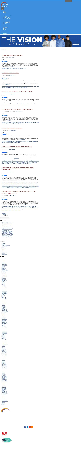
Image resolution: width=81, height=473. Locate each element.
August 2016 (4, 345)
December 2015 (4, 353)
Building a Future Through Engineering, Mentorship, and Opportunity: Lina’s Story (7, 237)
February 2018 (4, 327)
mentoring (3, 142)
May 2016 (3, 348)
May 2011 (3, 403)
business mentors (13, 206)
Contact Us (4, 33)
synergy (30, 186)
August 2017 (4, 334)
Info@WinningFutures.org (8, 419)
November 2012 (4, 391)
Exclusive (3, 87)
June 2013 (3, 383)
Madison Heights (22, 161)
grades (3, 185)
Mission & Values (7, 13)
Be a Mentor (5, 450)
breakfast (25, 182)
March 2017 (4, 338)
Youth (30, 163)
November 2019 (4, 309)
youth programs (33, 187)
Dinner (35, 86)
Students (4, 29)
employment (19, 183)
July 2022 (3, 282)
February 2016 (4, 351)
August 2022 (4, 281)
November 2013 (4, 379)
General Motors (10, 141)
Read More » (12, 66)
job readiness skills (18, 208)
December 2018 (4, 321)
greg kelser (19, 122)
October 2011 (4, 400)
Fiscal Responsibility (6, 454)
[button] (40, 41)
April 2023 (4, 278)
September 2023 (5, 276)
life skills (8, 185)
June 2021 (3, 296)
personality (11, 186)
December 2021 (4, 290)
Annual (15, 86)
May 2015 (3, 361)
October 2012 (4, 392)
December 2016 (4, 340)
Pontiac (34, 161)
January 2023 (4, 279)
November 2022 (4, 280)
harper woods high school (6, 161)
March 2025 (4, 268)
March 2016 (4, 350)
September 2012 (5, 393)
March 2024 (4, 273)
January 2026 (4, 264)
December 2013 (4, 378)
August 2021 (4, 294)
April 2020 (4, 306)
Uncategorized (4, 68)
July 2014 (3, 370)
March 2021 (4, 297)
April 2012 (4, 397)
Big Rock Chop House (21, 86)
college (32, 182)
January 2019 (4, 320)
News (4, 30)
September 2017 (5, 333)
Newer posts (4, 213)
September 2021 (5, 293)
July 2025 (3, 266)
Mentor (3, 249)
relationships (19, 186)
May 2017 (3, 336)
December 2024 (4, 269)
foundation (31, 183)
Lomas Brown (24, 122)
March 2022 (4, 286)
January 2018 (4, 328)
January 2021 (4, 299)
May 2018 (3, 325)
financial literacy (25, 183)
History (6, 24)
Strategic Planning (9, 162)
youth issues (14, 187)
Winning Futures (23, 68)
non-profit (8, 142)
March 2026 (4, 263)
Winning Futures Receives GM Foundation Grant (12, 128)
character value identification (9, 207)
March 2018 (4, 326)
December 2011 (4, 399)
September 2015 (5, 356)
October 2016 (4, 342)
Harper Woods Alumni (32, 207)
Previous (4, 214)
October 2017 (4, 332)
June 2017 (3, 335)
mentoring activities (5, 186)
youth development (8, 187)
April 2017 (4, 337)
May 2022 (3, 284)
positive (15, 186)
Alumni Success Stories (6, 245)
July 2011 (3, 402)
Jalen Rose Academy (15, 161)
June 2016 (3, 347)
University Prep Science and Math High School (21, 162)
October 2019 (4, 310)
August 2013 (4, 382)
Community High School (11, 160)
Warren (36, 162)
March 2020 (4, 307)
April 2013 (4, 386)
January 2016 (4, 352)
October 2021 (4, 292)
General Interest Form (6, 451)
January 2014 (4, 377)
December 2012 (4, 390)
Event (3, 86)
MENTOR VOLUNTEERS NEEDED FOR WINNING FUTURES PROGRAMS (17, 146)
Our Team (6, 23)
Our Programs (5, 27)
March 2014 (4, 375)
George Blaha (14, 122)
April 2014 (4, 374)
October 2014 (4, 368)
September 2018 (5, 323)
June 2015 (3, 360)
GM (14, 141)
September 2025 (5, 265)
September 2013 (5, 381)
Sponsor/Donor (11, 86)
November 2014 (4, 367)
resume (24, 186)
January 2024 (4, 274)
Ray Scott (12, 123)
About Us (4, 12)
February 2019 (4, 319)
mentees (22, 185)
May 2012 (3, 396)
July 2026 (3, 259)
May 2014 (3, 373)
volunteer (17, 68)
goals (36, 183)
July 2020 (3, 304)
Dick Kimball (9, 122)
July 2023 (3, 277)
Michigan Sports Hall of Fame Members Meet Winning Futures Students (17, 109)
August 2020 (4, 303)
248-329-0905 (6, 418)
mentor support (31, 185)
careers (29, 182)
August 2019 (4, 312)
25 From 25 (4, 243)
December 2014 (4, 366)
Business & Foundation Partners (7, 19)
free (6, 87)
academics (18, 182)
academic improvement (11, 182)
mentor (28, 122)
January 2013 (4, 389)
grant (27, 141)
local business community (31, 208)
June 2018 (3, 324)
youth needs (19, 187)
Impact (6, 16)
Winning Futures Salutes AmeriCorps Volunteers (12, 55)
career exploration (20, 206)
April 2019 (4, 317)
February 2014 (4, 376)
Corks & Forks (30, 86)
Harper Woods (35, 160)
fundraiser (9, 87)
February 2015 (4, 364)
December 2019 (4, 308)
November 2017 (4, 331)
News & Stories (5, 464)
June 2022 (3, 283)
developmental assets (9, 183)
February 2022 (4, 287)
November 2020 (4, 301)
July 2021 (3, 295)
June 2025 (3, 267)
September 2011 (5, 401)
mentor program (34, 141)
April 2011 (4, 404)
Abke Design (8, 471)
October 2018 (4, 322)
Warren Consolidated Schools (7, 163)
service (27, 186)
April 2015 (4, 362)
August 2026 (4, 258)
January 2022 (4, 288)
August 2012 (4, 394)
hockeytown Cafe (12, 208)
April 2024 (4, 272)
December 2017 (4, 329)
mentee (19, 185)
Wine (19, 87)
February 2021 (4, 298)
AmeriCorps (9, 68)
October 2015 (4, 355)
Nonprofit (14, 68)
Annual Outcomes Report (7, 447)
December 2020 (4, 300)
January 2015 (4, 365)
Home (4, 11)
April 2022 (4, 285)
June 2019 (3, 314)
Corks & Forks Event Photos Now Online (10, 73)
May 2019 (3, 315)
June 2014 (3, 372)
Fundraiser (6, 86)
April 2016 (4, 349)
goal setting (23, 141)
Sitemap (2, 470)
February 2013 (4, 388)
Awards (4, 448)
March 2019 (4, 318)
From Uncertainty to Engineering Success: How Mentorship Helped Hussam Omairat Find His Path (7, 234)
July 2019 (3, 313)
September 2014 (5, 369)
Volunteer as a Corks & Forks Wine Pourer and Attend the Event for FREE (17, 91)
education (15, 183)
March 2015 (4, 363)
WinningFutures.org (9, 469)
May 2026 (3, 262)
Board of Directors (7, 17)
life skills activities (14, 185)
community (36, 182)
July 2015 (3, 359)
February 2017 (4, 339)
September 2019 (5, 311)
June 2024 (3, 271)
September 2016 (5, 344)
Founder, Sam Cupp (7, 22)
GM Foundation (18, 141)
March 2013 (4, 387)
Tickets (12, 87)
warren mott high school (17, 163)
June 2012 (3, 395)
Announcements (5, 103)
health (6, 185)
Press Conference (7, 123)
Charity (26, 86)
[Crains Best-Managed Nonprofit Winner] (4, 436)
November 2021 (4, 291)
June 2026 (3, 260)
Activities (3, 244)
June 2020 (3, 305)
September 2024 (5, 270)
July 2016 (3, 346)
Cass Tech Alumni (27, 206)
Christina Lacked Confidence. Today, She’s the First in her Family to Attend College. (8, 223)
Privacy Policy (5, 467)
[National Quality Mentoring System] (6, 442)
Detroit (17, 160)
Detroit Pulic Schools (23, 160)
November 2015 (4, 354)
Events (4, 28)
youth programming (26, 187)
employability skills (18, 207)
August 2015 (4, 358)
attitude (21, 182)
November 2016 (4, 341)
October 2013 (4, 380)
